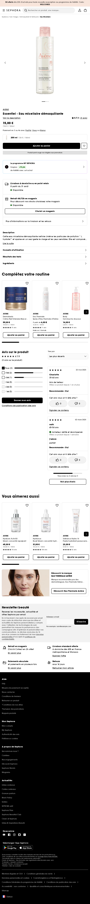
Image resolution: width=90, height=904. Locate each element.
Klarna (42, 130)
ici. (54, 854)
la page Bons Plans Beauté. (48, 856)
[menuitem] (79, 10)
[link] (22, 400)
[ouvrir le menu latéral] (4, 10)
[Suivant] (84, 62)
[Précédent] (5, 62)
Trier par (51, 351)
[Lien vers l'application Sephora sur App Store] (25, 847)
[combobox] (68, 356)
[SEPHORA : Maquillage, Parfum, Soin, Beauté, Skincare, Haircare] (14, 10)
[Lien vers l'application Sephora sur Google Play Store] (10, 847)
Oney (34, 130)
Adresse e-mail (52, 617)
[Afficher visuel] (45, 61)
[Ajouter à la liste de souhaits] (27, 283)
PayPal (28, 130)
